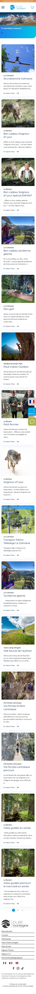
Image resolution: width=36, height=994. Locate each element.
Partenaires (6, 939)
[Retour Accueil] (18, 7)
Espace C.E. (6, 954)
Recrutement (7, 931)
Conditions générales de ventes (12, 986)
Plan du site (6, 946)
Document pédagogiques (12, 958)
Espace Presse (8, 950)
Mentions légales (28, 986)
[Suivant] (22, 910)
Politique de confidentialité (18, 984)
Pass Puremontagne (10, 943)
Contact (5, 935)
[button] (3, 7)
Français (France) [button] (31, 400)
